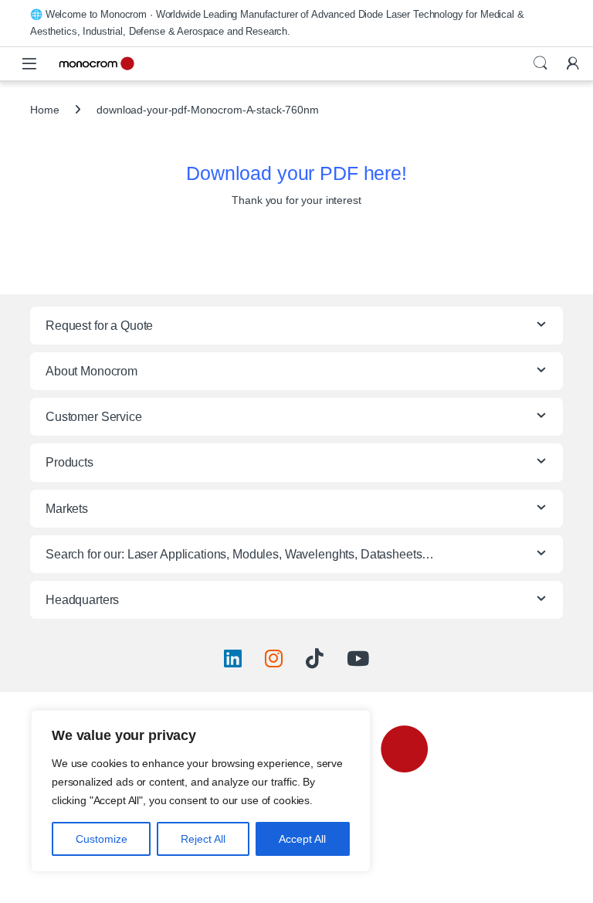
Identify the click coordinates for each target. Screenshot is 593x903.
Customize (101, 839)
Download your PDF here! (296, 173)
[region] (201, 791)
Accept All (302, 839)
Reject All (203, 839)
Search (540, 63)
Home (44, 110)
